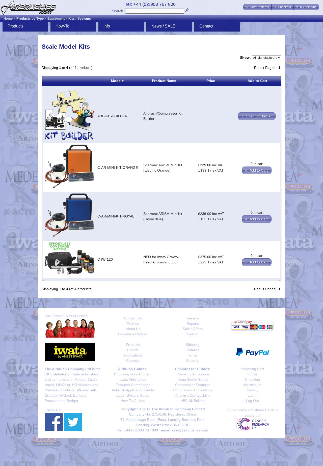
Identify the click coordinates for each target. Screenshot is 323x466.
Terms (193, 355)
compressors (62, 379)
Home (8, 18)
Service (193, 318)
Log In (253, 395)
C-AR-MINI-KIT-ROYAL (115, 216)
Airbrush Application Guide (133, 390)
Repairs (192, 323)
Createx (51, 395)
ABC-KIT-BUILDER (112, 116)
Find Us (133, 323)
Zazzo (92, 379)
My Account (252, 385)
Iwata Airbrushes (133, 379)
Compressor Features (192, 385)
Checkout (252, 379)
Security (192, 361)
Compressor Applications (192, 390)
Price (210, 81)
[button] (257, 7)
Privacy (252, 390)
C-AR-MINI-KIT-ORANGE (117, 168)
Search (117, 11)
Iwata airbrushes (84, 374)
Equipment (56, 18)
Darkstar (79, 395)
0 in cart (257, 164)
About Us (133, 329)
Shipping (193, 345)
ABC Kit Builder (193, 401)
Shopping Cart (252, 369)
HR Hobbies (81, 385)
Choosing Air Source (192, 374)
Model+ (117, 81)
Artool (49, 385)
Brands (133, 350)
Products (133, 345)
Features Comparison (133, 385)
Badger (72, 401)
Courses (133, 361)
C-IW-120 (105, 259)
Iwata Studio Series (192, 379)
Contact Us (133, 318)
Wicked (65, 395)
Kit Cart (252, 374)
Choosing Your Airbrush (133, 374)
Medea (80, 379)
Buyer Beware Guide (132, 395)
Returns (192, 350)
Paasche (52, 401)
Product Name (164, 81)
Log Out (252, 401)
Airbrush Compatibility (192, 395)
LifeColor (63, 385)
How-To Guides (133, 401)
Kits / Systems (79, 18)
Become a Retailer (133, 334)
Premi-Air (52, 390)
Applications (133, 355)
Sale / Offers (193, 329)
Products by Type (30, 18)
